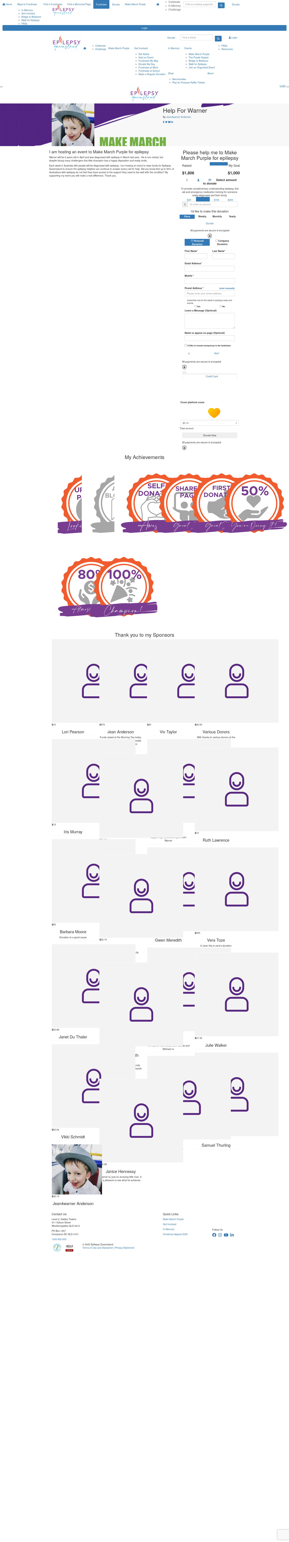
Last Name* (218, 251)
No (223, 306)
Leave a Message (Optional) (201, 310)
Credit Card (212, 376)
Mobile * (189, 275)
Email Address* (193, 263)
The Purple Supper (199, 57)
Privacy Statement (124, 1247)
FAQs (24, 23)
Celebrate (100, 45)
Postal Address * (210, 288)
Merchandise (179, 79)
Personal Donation (198, 242)
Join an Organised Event (202, 67)
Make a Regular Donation (152, 74)
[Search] (218, 38)
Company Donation (223, 242)
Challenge (174, 9)
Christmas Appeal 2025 (175, 1234)
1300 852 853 (59, 1239)
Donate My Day (146, 64)
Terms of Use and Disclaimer (97, 1247)
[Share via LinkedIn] (172, 122)
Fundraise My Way (148, 60)
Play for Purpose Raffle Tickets (188, 82)
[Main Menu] (1, 86)
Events (188, 48)
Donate (236, 4)
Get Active (143, 54)
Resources (227, 49)
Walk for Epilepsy (198, 64)
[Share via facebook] (163, 122)
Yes (198, 306)
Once (187, 216)
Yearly (232, 216)
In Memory (174, 6)
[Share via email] (169, 122)
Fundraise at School (149, 70)
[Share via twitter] (166, 122)
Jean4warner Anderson (178, 117)
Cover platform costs (192, 402)
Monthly (217, 216)
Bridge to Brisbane (198, 60)
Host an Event (145, 57)
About (210, 73)
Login (145, 28)
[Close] (287, 86)
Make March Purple (119, 48)
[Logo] (63, 10)
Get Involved (141, 48)
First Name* (191, 251)
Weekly (202, 216)
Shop (171, 73)
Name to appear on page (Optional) (205, 332)
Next (216, 353)
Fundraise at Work (148, 67)
